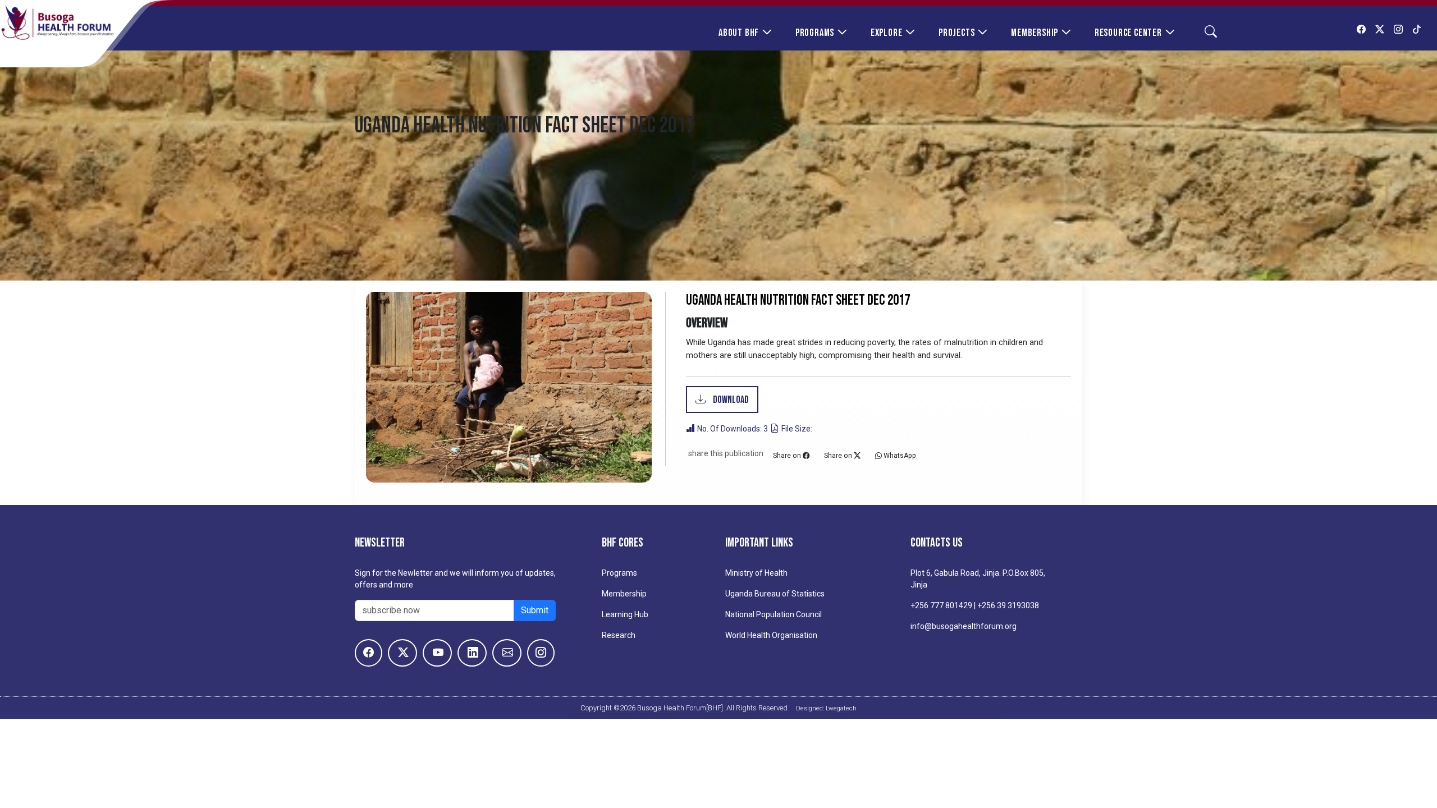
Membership (1034, 33)
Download (730, 400)
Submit (534, 610)
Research (618, 635)
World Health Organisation (771, 635)
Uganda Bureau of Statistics (775, 593)
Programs (814, 33)
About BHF (738, 33)
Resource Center (1128, 33)
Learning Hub (625, 614)
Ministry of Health (756, 572)
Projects (956, 33)
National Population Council (773, 614)
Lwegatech (841, 708)
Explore (887, 33)
